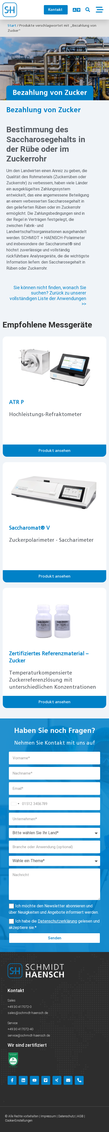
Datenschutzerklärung (57, 921)
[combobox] (15, 804)
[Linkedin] (23, 1080)
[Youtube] (34, 1080)
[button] (88, 10)
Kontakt (16, 990)
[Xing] (56, 1080)
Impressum (48, 1116)
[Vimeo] (45, 1080)
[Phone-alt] (79, 1080)
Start (12, 25)
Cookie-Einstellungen (18, 1120)
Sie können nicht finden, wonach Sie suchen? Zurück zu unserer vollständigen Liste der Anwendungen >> (48, 296)
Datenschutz (66, 1116)
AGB (80, 1116)
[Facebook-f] (12, 1080)
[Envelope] (68, 1080)
